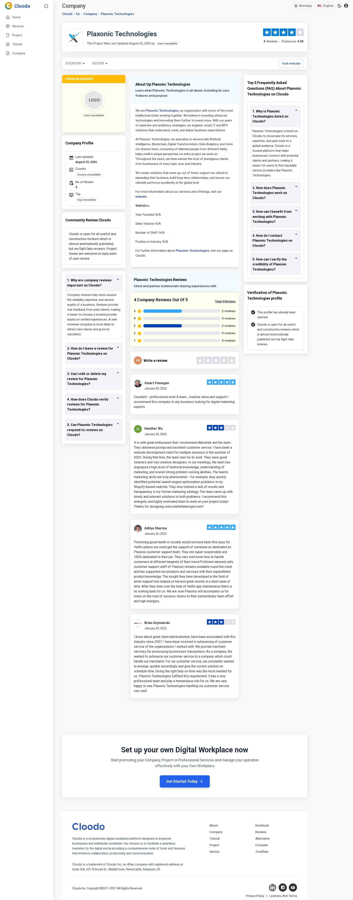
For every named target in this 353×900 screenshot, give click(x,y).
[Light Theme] (339, 5)
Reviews (260, 832)
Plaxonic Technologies (162, 110)
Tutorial (215, 838)
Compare (261, 845)
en (78, 14)
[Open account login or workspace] (346, 5)
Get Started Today (182, 781)
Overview (73, 63)
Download (262, 825)
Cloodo (67, 14)
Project (214, 845)
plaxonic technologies (117, 14)
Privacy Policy (255, 896)
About (214, 825)
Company (216, 832)
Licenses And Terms (283, 896)
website (141, 196)
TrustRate (261, 852)
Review (98, 63)
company (90, 14)
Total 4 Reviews (225, 301)
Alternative (262, 838)
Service (214, 852)
